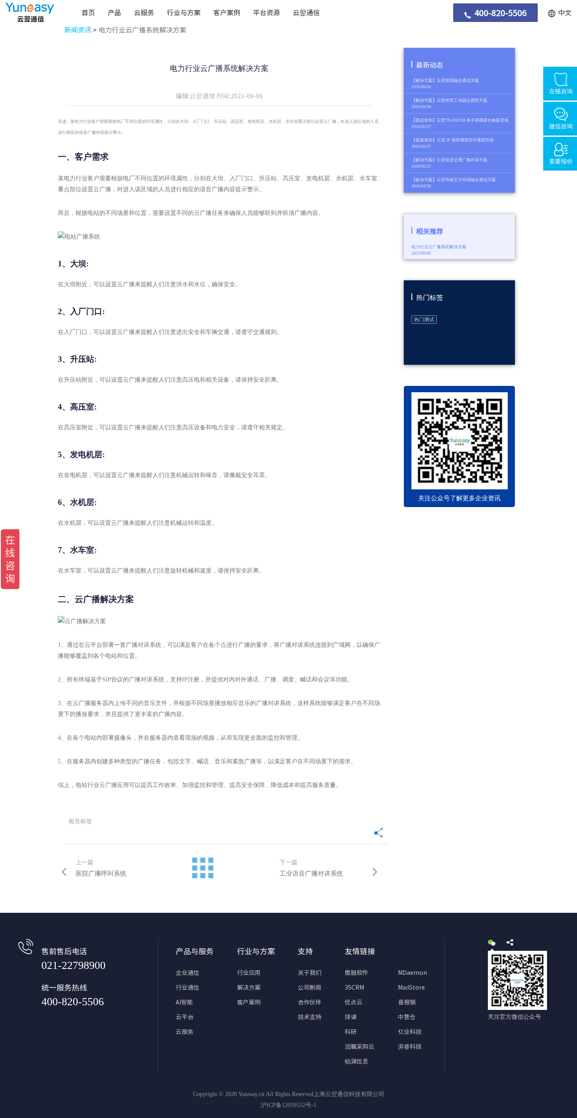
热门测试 (424, 320)
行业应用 (249, 973)
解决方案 (249, 987)
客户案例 (226, 12)
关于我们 (309, 973)
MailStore (411, 987)
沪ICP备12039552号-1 (288, 1105)
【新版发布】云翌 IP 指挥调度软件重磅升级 (452, 140)
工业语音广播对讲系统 (311, 873)
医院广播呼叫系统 (101, 873)
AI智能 (184, 1002)
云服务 (144, 12)
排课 (351, 1017)
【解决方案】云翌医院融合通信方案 (445, 80)
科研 (351, 1032)
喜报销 (407, 1002)
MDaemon (412, 973)
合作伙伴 (309, 1002)
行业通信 (187, 987)
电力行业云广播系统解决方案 (142, 30)
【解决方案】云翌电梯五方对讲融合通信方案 (453, 179)
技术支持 (309, 1017)
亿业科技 (410, 1032)
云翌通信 (306, 12)
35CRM (354, 987)
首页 (88, 12)
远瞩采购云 (359, 1047)
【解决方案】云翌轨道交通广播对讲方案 (449, 159)
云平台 (184, 1017)
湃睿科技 (410, 1047)
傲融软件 (356, 973)
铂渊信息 (356, 1061)
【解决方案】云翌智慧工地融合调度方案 (449, 100)
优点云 (353, 1002)
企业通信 (187, 973)
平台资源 (266, 12)
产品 (114, 12)
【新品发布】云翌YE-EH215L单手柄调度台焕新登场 (460, 120)
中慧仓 (407, 1017)
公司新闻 (309, 987)
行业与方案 (184, 12)
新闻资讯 (77, 30)
